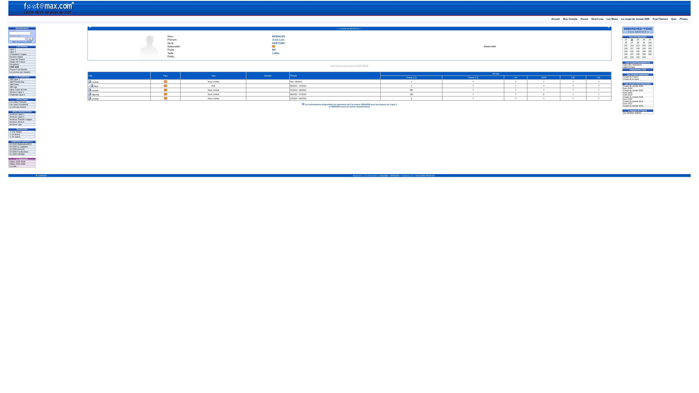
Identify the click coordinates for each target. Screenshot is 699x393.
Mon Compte (570, 19)
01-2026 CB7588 (16, 154)
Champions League (18, 54)
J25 (649, 51)
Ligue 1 (12, 49)
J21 (625, 51)
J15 (649, 45)
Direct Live (597, 19)
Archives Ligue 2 (16, 117)
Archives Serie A (16, 122)
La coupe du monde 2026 (635, 19)
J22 (631, 51)
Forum (584, 19)
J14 (643, 45)
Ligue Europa (629, 67)
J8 (638, 42)
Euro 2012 (627, 103)
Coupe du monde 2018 (633, 97)
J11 (625, 45)
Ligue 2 (12, 52)
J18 (637, 48)
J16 (625, 48)
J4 (644, 40)
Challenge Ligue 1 (17, 95)
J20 (649, 48)
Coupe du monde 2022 (633, 90)
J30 (649, 54)
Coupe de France (17, 59)
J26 (625, 54)
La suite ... (14, 166)
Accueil (555, 19)
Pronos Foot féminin (18, 69)
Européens (14, 64)
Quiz (673, 19)
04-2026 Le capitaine (18, 147)
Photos (684, 19)
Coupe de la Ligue (631, 79)
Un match (15, 137)
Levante (95, 82)
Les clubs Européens (18, 104)
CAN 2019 (627, 95)
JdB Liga (13, 87)
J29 (643, 54)
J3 (638, 40)
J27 (631, 54)
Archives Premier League (20, 119)
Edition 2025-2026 (17, 161)
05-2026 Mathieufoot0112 (20, 144)
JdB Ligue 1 (14, 79)
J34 (643, 57)
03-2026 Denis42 (17, 149)
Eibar (95, 86)
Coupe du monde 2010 (633, 106)
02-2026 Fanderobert (18, 152)
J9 (644, 42)
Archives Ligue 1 (16, 114)
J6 (626, 42)
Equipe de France (17, 62)
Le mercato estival (17, 107)
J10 (649, 42)
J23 (637, 51)
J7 (632, 42)
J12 (631, 45)
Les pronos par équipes (19, 72)
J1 (626, 40)
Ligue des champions (632, 65)
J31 (625, 57)
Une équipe (16, 132)
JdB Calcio (14, 84)
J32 (631, 57)
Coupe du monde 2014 (633, 101)
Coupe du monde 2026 (633, 86)
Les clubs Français (17, 102)
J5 (650, 40)
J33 (637, 57)
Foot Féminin (660, 19)
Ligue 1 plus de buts (18, 89)
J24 (643, 51)
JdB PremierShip (16, 82)
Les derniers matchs (632, 113)
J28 (637, 54)
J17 (631, 48)
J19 (643, 48)
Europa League (16, 57)
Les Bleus (612, 19)
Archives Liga (15, 124)
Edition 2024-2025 (17, 164)
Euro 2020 (627, 93)
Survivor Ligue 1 (16, 92)
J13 (637, 45)
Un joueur (15, 134)
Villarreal (95, 95)
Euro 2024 (627, 88)
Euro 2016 (627, 99)
